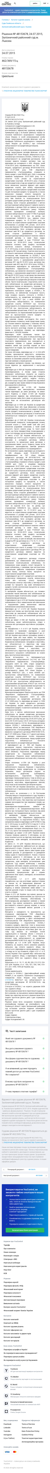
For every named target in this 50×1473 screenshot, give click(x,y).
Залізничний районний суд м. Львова (16, 27)
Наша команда (10, 1252)
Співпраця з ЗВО (10, 1259)
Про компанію (9, 1249)
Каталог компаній (11, 1319)
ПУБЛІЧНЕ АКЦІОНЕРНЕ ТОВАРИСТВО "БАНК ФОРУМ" (25, 91)
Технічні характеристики (32, 1438)
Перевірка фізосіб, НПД (13, 1286)
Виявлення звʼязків (12, 1303)
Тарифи (7, 1245)
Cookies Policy (27, 1435)
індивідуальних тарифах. (37, 12)
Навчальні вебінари (12, 1263)
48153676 (32, 1169)
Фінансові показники (12, 1296)
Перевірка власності (12, 1293)
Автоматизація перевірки (14, 1300)
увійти (35, 3)
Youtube (7, 1431)
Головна (5, 20)
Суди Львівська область (11, 23)
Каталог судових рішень (20, 20)
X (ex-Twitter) (9, 1438)
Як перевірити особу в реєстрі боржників (20, 1360)
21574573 (9, 980)
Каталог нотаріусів (11, 1341)
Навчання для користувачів (15, 1266)
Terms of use (27, 1428)
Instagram (8, 1435)
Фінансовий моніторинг (13, 1289)
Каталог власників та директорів (17, 1334)
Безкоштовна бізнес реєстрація (25, 1230)
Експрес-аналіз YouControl (15, 1307)
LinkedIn (7, 1428)
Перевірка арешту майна (14, 1357)
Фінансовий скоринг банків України (18, 1311)
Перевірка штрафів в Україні (15, 1350)
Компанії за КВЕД (11, 1323)
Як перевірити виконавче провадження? (20, 1353)
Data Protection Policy (30, 1431)
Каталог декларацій (12, 1337)
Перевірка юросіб (11, 1282)
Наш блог (7, 1270)
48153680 (39, 1175)
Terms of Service (28, 1424)
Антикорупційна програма (32, 1442)
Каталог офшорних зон (13, 1330)
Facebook (7, 1424)
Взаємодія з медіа (11, 1256)
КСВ (5, 1273)
